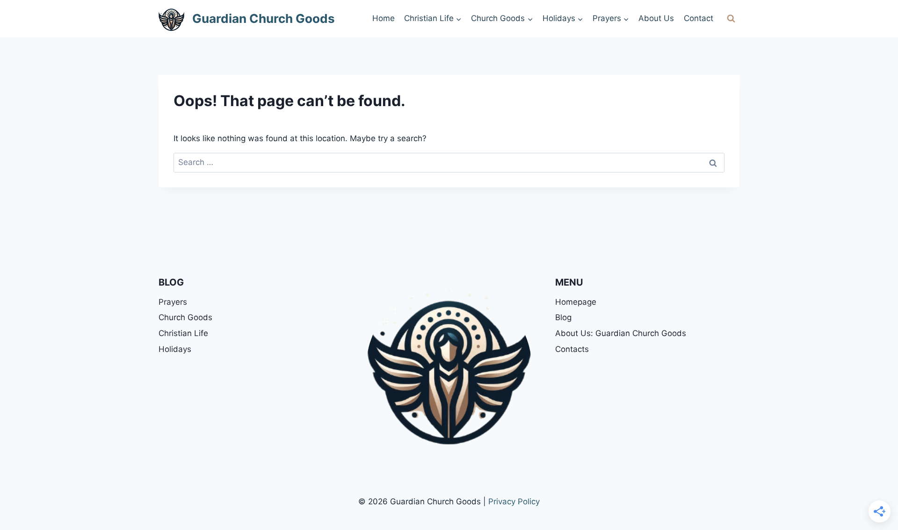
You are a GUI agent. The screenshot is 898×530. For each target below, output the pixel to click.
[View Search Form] (731, 18)
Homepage (575, 302)
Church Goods (185, 317)
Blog (563, 317)
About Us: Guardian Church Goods (620, 333)
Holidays (175, 349)
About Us (656, 18)
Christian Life (183, 333)
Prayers (173, 302)
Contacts (572, 349)
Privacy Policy (514, 501)
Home (383, 18)
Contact (698, 18)
